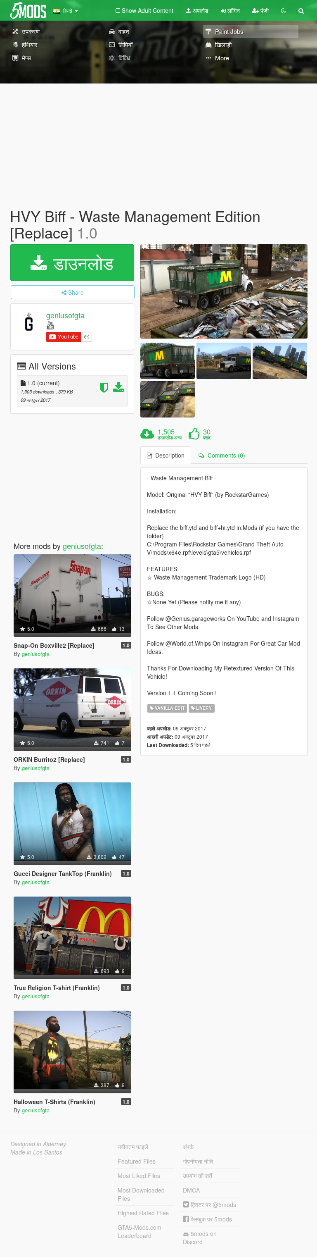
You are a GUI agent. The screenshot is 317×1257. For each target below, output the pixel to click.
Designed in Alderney (38, 1144)
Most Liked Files (139, 1175)
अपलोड (199, 10)
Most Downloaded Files (141, 1194)
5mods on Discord (200, 1237)
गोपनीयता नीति (198, 1161)
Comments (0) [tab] (224, 455)
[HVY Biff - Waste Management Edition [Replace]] (224, 291)
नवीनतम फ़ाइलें (133, 1147)
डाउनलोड (81, 262)
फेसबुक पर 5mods (210, 1219)
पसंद (207, 437)
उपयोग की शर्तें (197, 1175)
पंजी (264, 10)
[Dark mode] (283, 10)
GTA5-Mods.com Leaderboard (139, 1231)
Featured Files (137, 1161)
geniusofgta (65, 315)
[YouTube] (50, 325)
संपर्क (188, 1147)
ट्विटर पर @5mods (212, 1204)
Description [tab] (168, 455)
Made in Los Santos (36, 1152)
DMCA (191, 1190)
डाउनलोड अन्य (170, 437)
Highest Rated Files (143, 1213)
